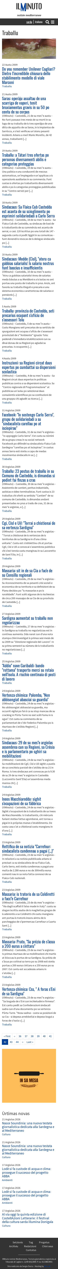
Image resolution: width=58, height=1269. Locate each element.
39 (39, 1036)
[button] (47, 21)
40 (45, 1036)
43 (12, 1042)
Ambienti (7, 1180)
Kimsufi (47, 1266)
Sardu (29, 22)
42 (6, 1042)
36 (21, 1036)
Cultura (6, 1134)
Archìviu (13, 1246)
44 (18, 1042)
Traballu (7, 86)
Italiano (38, 22)
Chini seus (47, 1246)
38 (33, 1036)
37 (27, 1036)
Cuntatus (31, 1250)
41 (51, 1036)
